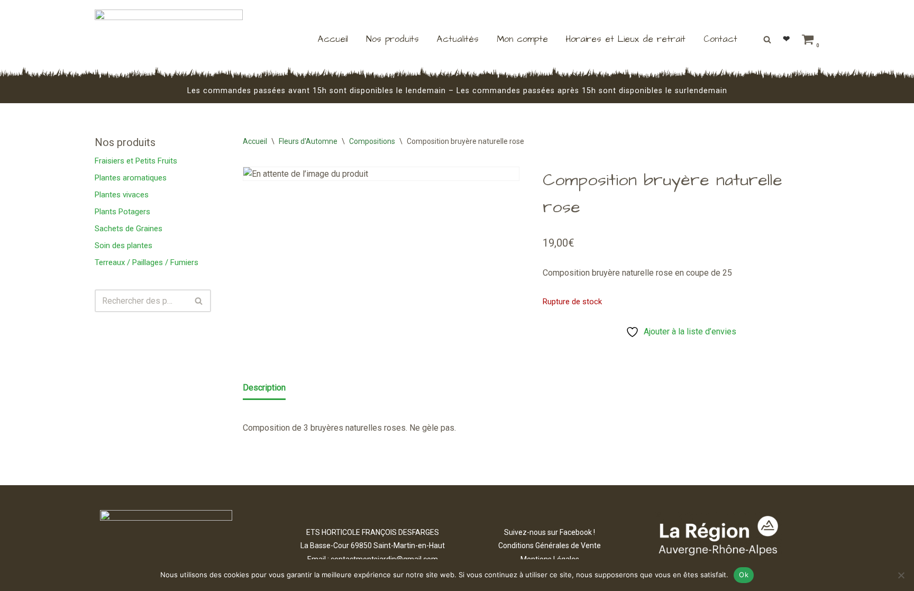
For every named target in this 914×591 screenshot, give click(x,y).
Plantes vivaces (122, 194)
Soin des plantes (123, 245)
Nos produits (392, 39)
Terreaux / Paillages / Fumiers (146, 262)
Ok (743, 574)
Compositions (372, 141)
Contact (720, 39)
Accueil (333, 39)
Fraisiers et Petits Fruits (136, 161)
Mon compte (522, 39)
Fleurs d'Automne (308, 141)
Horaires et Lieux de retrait (626, 39)
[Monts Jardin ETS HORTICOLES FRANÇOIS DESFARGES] (169, 39)
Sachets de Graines (128, 228)
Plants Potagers (122, 211)
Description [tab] (264, 388)
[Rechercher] (767, 39)
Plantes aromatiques (131, 178)
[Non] (900, 575)
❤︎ (786, 39)
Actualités (458, 39)
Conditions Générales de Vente (549, 545)
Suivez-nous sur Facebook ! (549, 532)
